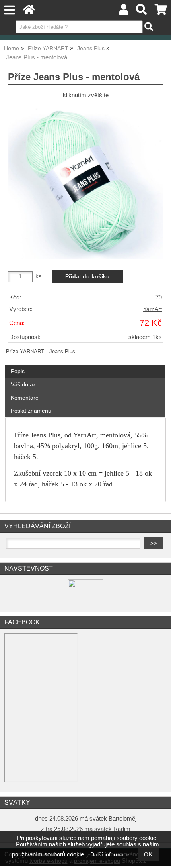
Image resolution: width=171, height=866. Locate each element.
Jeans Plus (62, 351)
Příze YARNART (25, 351)
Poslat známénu (31, 410)
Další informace (110, 855)
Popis (18, 371)
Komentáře (25, 397)
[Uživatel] (123, 12)
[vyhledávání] (141, 12)
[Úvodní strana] (29, 12)
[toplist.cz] (85, 585)
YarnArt (152, 309)
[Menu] (9, 10)
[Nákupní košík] (161, 12)
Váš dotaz (23, 384)
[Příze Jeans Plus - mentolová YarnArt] (85, 181)
